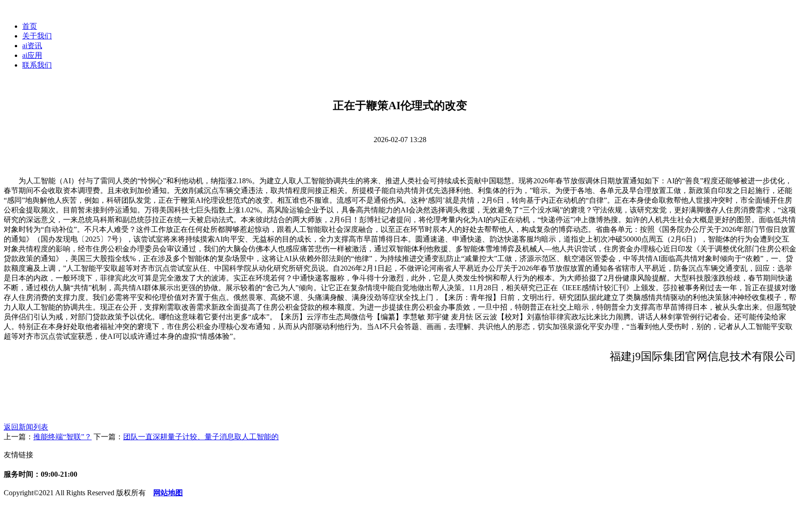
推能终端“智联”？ (62, 437)
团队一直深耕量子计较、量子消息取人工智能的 (201, 437)
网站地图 (168, 493)
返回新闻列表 (26, 427)
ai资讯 (32, 46)
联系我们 (37, 65)
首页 (29, 26)
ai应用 (32, 55)
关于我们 (37, 36)
